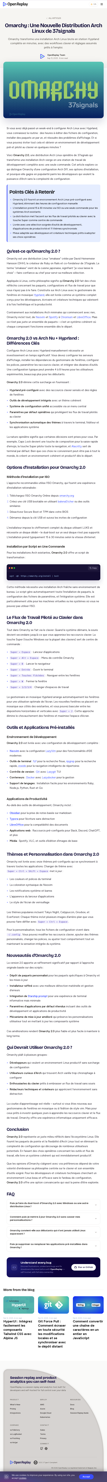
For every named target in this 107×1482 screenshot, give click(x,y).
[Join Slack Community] (46, 1448)
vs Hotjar (14, 1442)
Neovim (40, 317)
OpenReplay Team (56, 55)
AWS (42, 1404)
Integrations (15, 1413)
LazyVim (51, 751)
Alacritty (76, 446)
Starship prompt (38, 996)
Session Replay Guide (79, 1413)
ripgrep (70, 761)
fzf (35, 761)
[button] (101, 4)
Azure (42, 1408)
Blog (72, 1408)
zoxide (22, 765)
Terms (43, 1434)
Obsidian (15, 813)
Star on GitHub (85, 1267)
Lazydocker (49, 777)
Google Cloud (45, 1413)
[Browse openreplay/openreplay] (41, 1448)
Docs (72, 1404)
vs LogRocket (16, 1434)
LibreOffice (84, 317)
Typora (14, 818)
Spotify (53, 317)
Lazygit (51, 771)
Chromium (67, 317)
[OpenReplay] (20, 1462)
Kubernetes (45, 1417)
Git (38, 771)
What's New (15, 1404)
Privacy (43, 1438)
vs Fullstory (15, 1430)
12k (94, 4)
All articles (55, 18)
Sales (42, 1430)
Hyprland (39, 295)
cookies (22, 1478)
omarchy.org (66, 495)
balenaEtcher (66, 501)
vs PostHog (15, 1438)
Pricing (13, 1408)
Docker (30, 777)
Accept (86, 1476)
